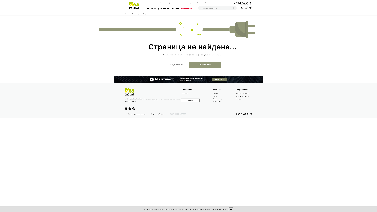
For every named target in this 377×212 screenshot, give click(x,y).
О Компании (162, 3)
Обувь (215, 96)
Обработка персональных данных (136, 114)
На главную (205, 65)
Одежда (215, 94)
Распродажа (186, 8)
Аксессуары (217, 101)
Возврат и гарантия (189, 3)
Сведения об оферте (158, 114)
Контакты (208, 3)
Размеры (199, 3)
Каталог (217, 90)
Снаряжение (217, 99)
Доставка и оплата (174, 3)
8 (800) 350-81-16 (242, 3)
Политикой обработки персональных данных (212, 209)
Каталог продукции (158, 8)
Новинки (175, 8)
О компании (186, 90)
